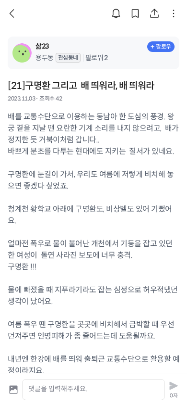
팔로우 (163, 46)
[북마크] (135, 13)
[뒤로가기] (13, 13)
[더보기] (173, 13)
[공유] (154, 13)
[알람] (116, 13)
